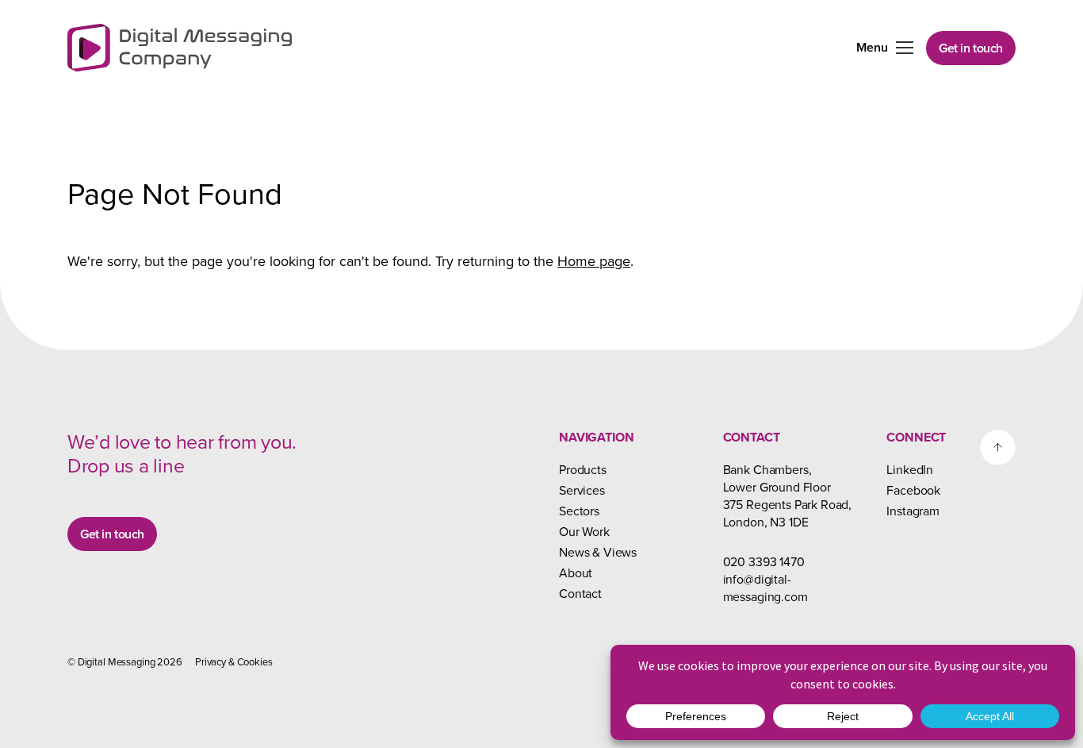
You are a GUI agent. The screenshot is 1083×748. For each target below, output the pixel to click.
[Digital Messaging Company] (179, 47)
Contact (580, 593)
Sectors (579, 510)
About (575, 572)
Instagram (912, 510)
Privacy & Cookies (234, 661)
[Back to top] (998, 447)
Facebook (913, 490)
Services (582, 490)
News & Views (598, 552)
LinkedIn (909, 469)
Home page (593, 261)
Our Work (584, 531)
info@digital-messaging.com (765, 587)
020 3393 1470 (764, 561)
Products (583, 469)
